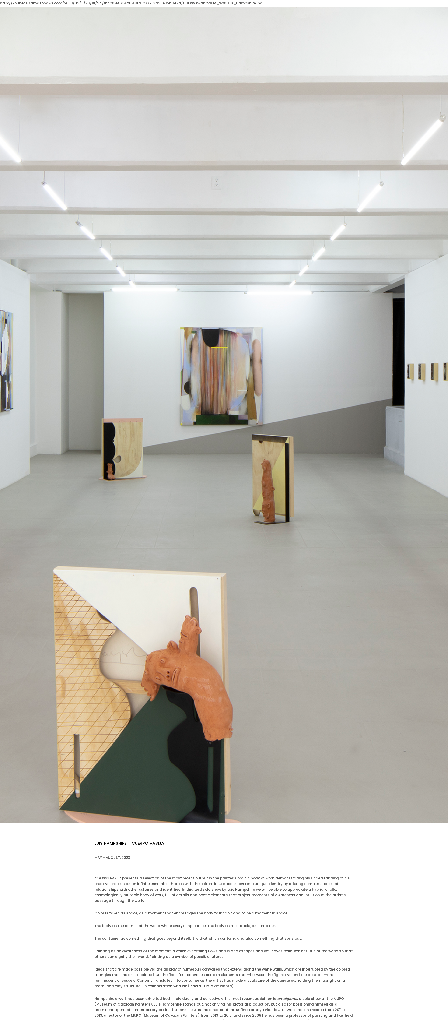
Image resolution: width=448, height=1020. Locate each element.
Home (211, 8)
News (324, 8)
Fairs (308, 8)
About (228, 8)
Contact (342, 8)
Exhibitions (268, 8)
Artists (246, 8)
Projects (291, 8)
